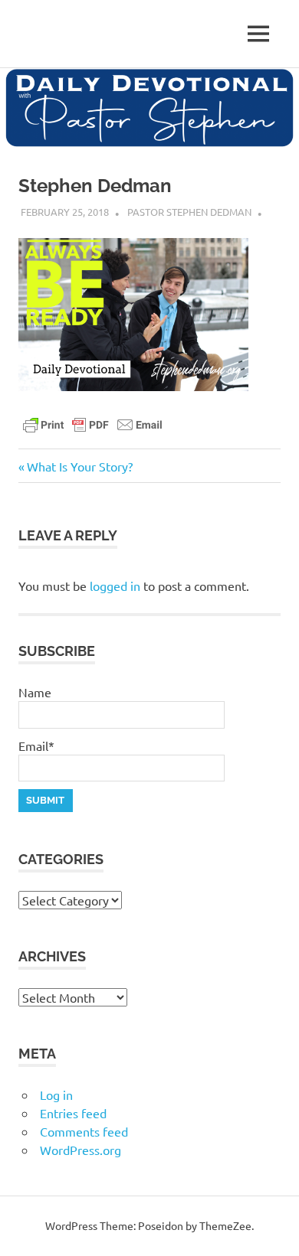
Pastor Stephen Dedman (189, 211)
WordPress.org (80, 1149)
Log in (56, 1094)
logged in (115, 585)
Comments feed (84, 1131)
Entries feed (73, 1113)
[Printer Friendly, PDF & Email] (92, 423)
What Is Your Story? (79, 466)
